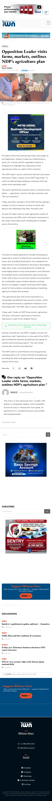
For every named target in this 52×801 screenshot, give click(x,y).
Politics (5, 46)
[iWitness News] (26, 724)
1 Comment (7, 639)
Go (47, 511)
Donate (25, 595)
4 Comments (7, 627)
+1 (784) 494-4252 (27, 744)
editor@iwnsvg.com (27, 748)
